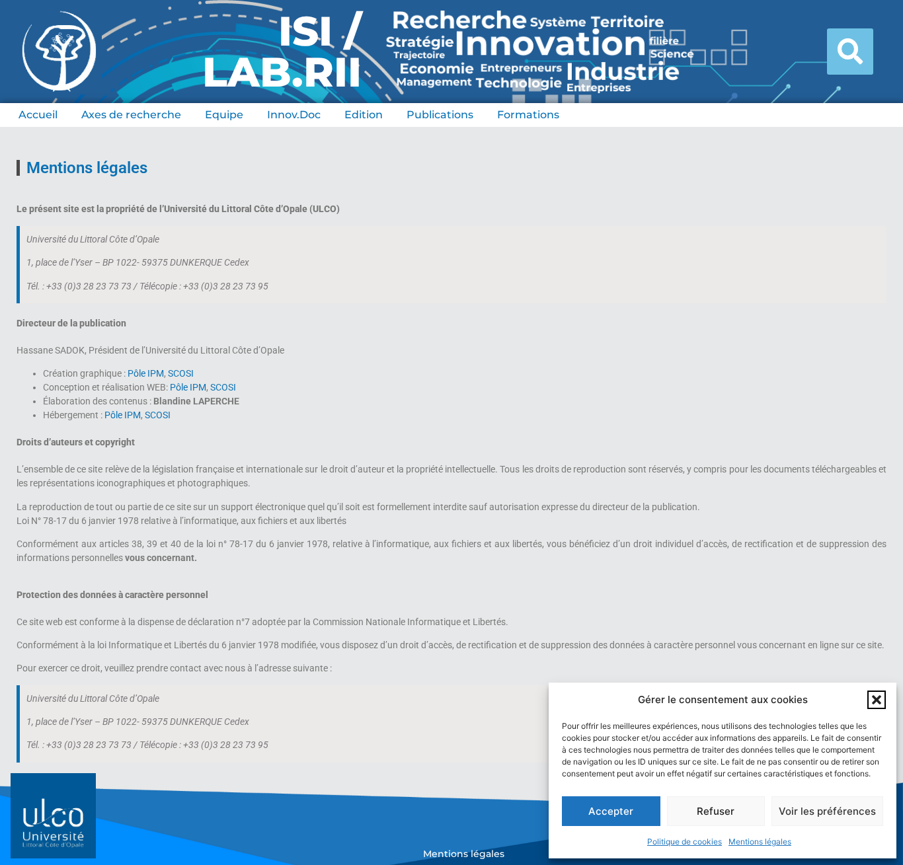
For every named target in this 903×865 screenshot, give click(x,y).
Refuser (715, 811)
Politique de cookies (684, 841)
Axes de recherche (131, 114)
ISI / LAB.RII (282, 51)
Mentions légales (759, 841)
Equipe (224, 114)
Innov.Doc (294, 114)
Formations (528, 114)
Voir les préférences (827, 811)
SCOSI (181, 373)
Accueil (38, 114)
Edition (363, 114)
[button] (876, 699)
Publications (440, 114)
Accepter (610, 811)
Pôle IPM (146, 373)
